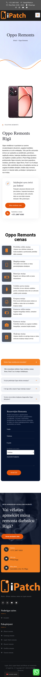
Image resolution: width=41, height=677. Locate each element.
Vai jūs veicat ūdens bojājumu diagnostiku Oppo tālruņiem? (18, 398)
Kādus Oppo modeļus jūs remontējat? (15, 362)
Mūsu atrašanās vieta (15, 205)
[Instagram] (7, 603)
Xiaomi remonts (8, 652)
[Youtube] (12, 603)
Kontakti (6, 618)
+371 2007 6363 (14, 2)
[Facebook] (3, 603)
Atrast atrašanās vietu (12, 536)
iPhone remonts (8, 631)
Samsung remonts (8, 635)
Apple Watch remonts (10, 640)
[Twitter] (16, 603)
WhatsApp (31, 5)
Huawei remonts (8, 644)
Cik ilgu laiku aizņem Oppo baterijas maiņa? (17, 389)
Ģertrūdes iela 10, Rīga (19, 569)
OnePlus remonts (8, 648)
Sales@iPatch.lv (28, 2)
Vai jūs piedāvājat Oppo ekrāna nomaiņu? (16, 380)
